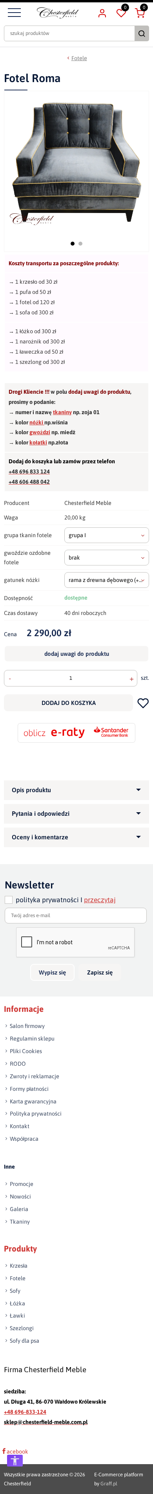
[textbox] (107, 535)
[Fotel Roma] (77, 162)
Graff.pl (108, 1484)
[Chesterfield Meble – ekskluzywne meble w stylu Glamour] (57, 13)
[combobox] (106, 535)
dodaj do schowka (143, 703)
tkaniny (62, 412)
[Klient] (102, 13)
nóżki (36, 422)
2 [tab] (80, 244)
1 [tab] (73, 244)
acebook (17, 1451)
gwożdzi (39, 432)
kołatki (38, 442)
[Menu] (13, 13)
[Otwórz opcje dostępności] (15, 1460)
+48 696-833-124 (25, 1412)
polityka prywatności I (66, 899)
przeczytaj (100, 900)
